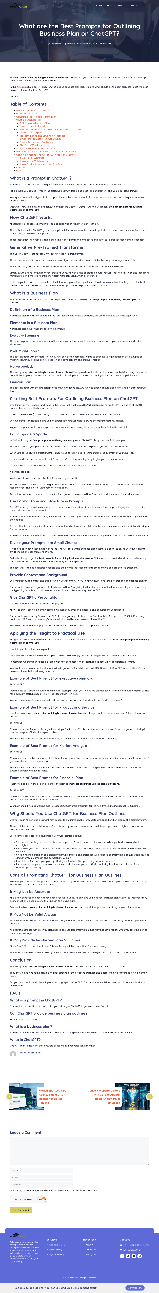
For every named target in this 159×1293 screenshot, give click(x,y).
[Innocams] (18, 5)
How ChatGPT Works (27, 113)
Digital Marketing (56, 1254)
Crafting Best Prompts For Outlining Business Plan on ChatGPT (49, 129)
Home (99, 5)
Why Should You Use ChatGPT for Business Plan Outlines (46, 151)
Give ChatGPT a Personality (34, 145)
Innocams (22, 86)
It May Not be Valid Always (34, 161)
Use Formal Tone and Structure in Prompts (42, 135)
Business (107, 43)
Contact (135, 5)
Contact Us (91, 1249)
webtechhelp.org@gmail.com (136, 1245)
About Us (90, 1245)
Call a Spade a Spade (31, 132)
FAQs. (19, 170)
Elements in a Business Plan (34, 126)
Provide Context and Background (37, 142)
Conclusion (22, 167)
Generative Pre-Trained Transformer (36, 116)
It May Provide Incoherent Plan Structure (41, 164)
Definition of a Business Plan (35, 123)
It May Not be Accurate (32, 157)
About (121, 5)
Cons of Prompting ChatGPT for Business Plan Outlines (45, 154)
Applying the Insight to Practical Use (35, 148)
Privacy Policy (92, 1254)
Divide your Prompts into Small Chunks (40, 138)
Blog (110, 5)
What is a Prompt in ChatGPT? (32, 110)
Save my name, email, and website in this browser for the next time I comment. (55, 1190)
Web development (57, 1245)
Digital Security (55, 1249)
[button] (145, 5)
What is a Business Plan (28, 119)
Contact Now (135, 1287)
